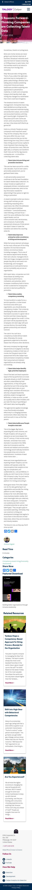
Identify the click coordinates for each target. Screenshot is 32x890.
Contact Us (14, 850)
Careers (20, 850)
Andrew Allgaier (9, 544)
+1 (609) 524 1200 (26, 4)
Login (29, 2)
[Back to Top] (16, 831)
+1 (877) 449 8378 (8, 846)
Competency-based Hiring (11, 561)
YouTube (9, 863)
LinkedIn (9, 859)
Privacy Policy (16, 888)
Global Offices (9, 2)
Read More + (9, 683)
